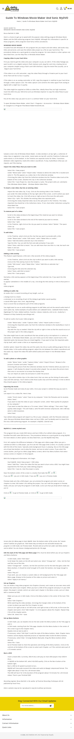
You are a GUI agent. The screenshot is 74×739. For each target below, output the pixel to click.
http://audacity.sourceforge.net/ (23, 314)
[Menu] (2, 8)
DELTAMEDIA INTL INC (33, 735)
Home (19, 21)
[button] (2, 8)
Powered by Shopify (47, 735)
